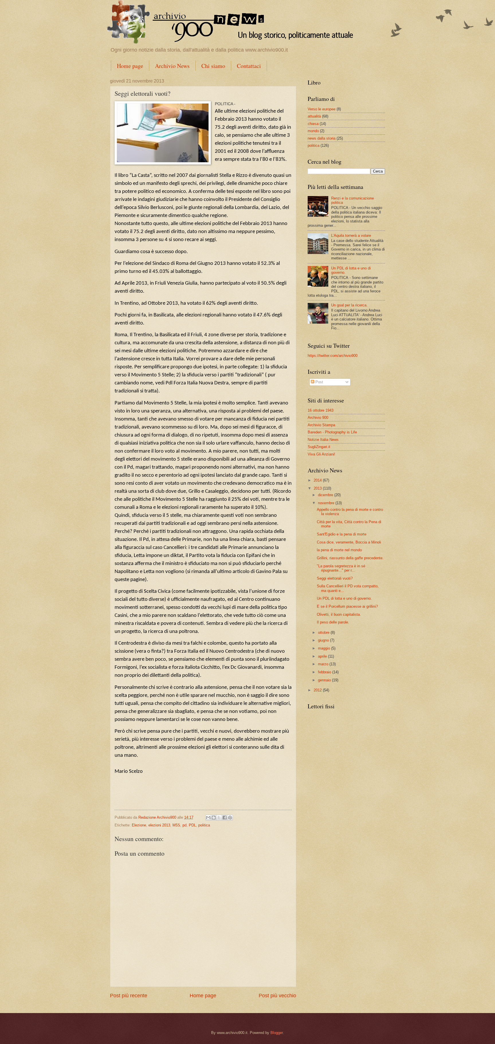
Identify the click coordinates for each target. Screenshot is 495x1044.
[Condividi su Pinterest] (230, 817)
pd (184, 825)
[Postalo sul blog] (214, 817)
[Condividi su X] (219, 817)
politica (204, 825)
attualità (314, 116)
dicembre (326, 495)
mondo (313, 131)
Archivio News (172, 66)
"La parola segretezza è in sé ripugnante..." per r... (341, 568)
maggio (324, 648)
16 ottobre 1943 (320, 410)
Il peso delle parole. (333, 622)
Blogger (276, 1033)
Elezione (139, 825)
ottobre (324, 632)
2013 (318, 488)
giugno (324, 640)
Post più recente (128, 995)
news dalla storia (321, 138)
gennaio (325, 680)
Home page (130, 66)
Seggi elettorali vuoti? (335, 578)
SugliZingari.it (319, 447)
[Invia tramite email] (208, 817)
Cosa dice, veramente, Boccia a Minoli (349, 542)
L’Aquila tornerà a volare (351, 235)
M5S (176, 825)
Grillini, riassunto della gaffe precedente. (350, 558)
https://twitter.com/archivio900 (333, 355)
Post (318, 382)
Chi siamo (213, 66)
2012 (318, 690)
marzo (323, 664)
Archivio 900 (318, 417)
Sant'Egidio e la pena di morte (341, 534)
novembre (326, 503)
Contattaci (249, 66)
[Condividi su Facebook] (224, 817)
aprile (323, 656)
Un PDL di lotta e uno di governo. (344, 598)
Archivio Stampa (321, 425)
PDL (192, 825)
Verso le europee (321, 109)
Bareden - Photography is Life (332, 432)
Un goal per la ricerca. (349, 305)
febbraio (325, 672)
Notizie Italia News (323, 439)
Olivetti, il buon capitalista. (339, 614)
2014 (318, 480)
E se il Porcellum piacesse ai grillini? (347, 606)
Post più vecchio (277, 995)
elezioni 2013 (159, 825)
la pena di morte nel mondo (339, 550)
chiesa (313, 124)
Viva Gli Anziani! (321, 454)
